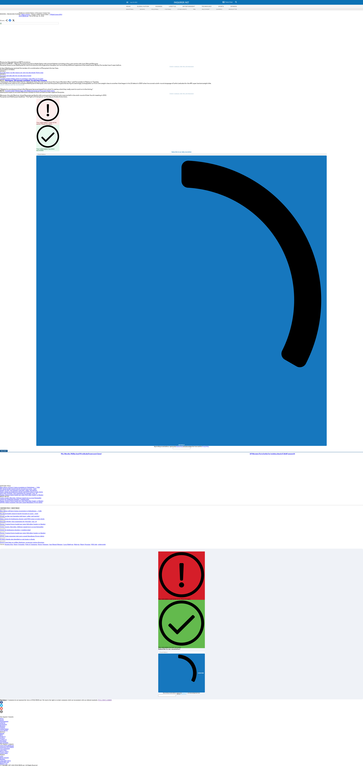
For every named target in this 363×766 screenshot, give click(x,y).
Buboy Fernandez (19, 544)
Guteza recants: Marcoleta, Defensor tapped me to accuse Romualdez (20, 498)
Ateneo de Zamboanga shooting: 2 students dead (14, 499)
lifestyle (172, 6)
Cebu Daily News (5, 760)
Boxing (3, 14)
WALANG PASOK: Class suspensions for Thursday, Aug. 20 (18, 493)
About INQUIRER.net (7, 745)
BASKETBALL (129, 9)
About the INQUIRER (7, 747)
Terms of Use (179, 446)
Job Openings (4, 742)
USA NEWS (4, 730)
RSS (1, 735)
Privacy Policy (205, 446)
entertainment (189, 6)
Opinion (2, 727)
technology (207, 6)
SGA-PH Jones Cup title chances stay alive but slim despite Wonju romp (21, 72)
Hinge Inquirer (4, 757)
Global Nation (4, 729)
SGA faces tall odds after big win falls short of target (15, 75)
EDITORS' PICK (5, 508)
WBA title (94, 544)
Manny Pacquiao (85, 544)
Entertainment (4, 721)
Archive (2, 738)
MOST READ (15, 508)
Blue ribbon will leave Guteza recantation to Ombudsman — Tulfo (20, 487)
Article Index (4, 753)
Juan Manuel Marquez (55, 544)
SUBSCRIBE (201, 673)
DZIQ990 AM (4, 762)
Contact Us (3, 739)
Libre (1, 756)
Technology (3, 724)
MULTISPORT (206, 9)
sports (221, 6)
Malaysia (76, 544)
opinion (233, 6)
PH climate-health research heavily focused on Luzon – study (18, 489)
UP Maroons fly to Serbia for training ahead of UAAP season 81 (272, 454)
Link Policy (3, 750)
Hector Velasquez (43, 544)
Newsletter (3, 741)
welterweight (102, 544)
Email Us (3, 736)
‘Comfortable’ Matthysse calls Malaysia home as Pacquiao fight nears (30, 91)
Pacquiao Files (13, 14)
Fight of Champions (31, 544)
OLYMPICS (219, 9)
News (128, 6)
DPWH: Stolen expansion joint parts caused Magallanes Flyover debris (21, 502)
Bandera (2, 759)
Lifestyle (2, 723)
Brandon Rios (9, 544)
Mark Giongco (25, 14)
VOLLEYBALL (154, 9)
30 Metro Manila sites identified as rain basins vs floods (17, 539)
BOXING (142, 9)
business (159, 6)
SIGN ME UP (181, 444)
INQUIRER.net (23, 16)
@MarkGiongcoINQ (56, 14)
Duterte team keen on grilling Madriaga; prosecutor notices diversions (22, 542)
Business (2, 726)
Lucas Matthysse (68, 544)
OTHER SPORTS (182, 9)
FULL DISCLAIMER (105, 700)
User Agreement (5, 748)
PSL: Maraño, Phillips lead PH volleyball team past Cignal (81, 454)
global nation (143, 6)
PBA (194, 9)
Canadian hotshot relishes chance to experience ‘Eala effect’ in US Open (21, 78)
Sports (2, 720)
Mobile (2, 733)
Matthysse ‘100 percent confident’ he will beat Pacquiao (26, 80)
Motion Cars (3, 763)
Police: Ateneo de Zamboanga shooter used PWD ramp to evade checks (21, 492)
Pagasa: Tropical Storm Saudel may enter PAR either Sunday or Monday (21, 495)
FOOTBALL (168, 9)
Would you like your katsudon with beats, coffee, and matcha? (18, 490)
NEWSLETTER (233, 9)
